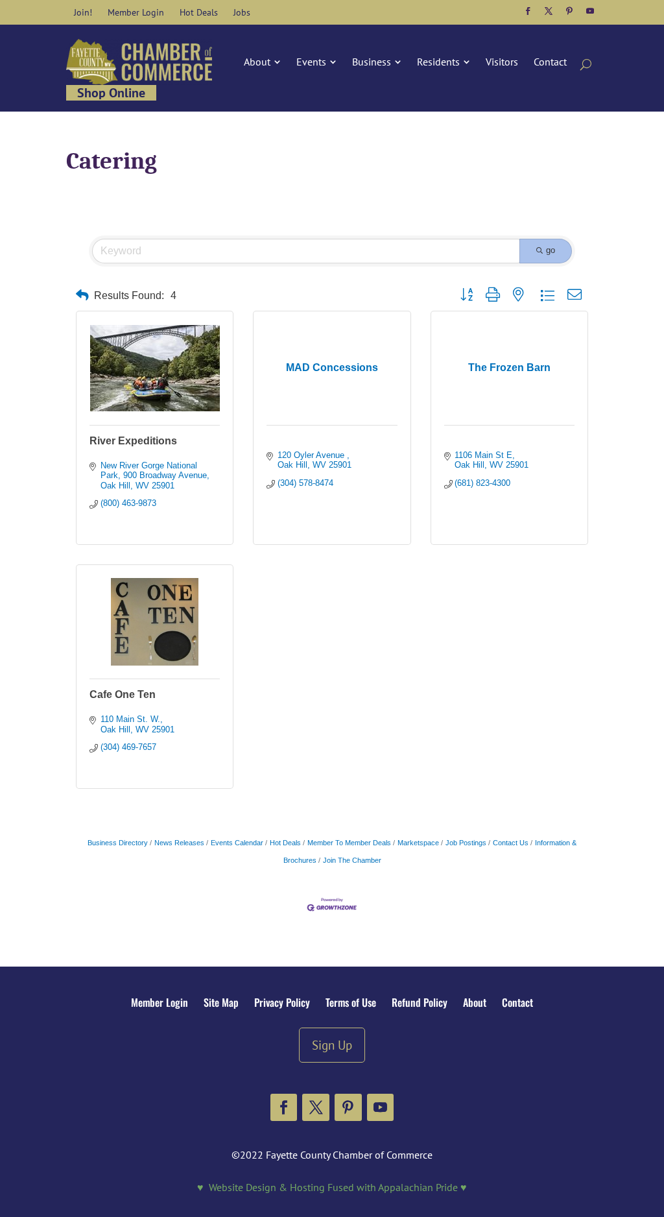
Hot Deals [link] (285, 843)
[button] (528, 11)
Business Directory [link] (118, 843)
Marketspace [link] (418, 843)
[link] (83, 12)
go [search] (550, 250)
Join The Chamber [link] (352, 860)
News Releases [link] (179, 843)
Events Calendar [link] (237, 843)
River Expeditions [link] (133, 440)
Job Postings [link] (465, 843)
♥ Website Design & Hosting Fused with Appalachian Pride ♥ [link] (332, 1187)
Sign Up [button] (332, 1045)
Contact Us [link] (510, 843)
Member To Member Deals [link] (349, 843)
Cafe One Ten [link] (122, 694)
